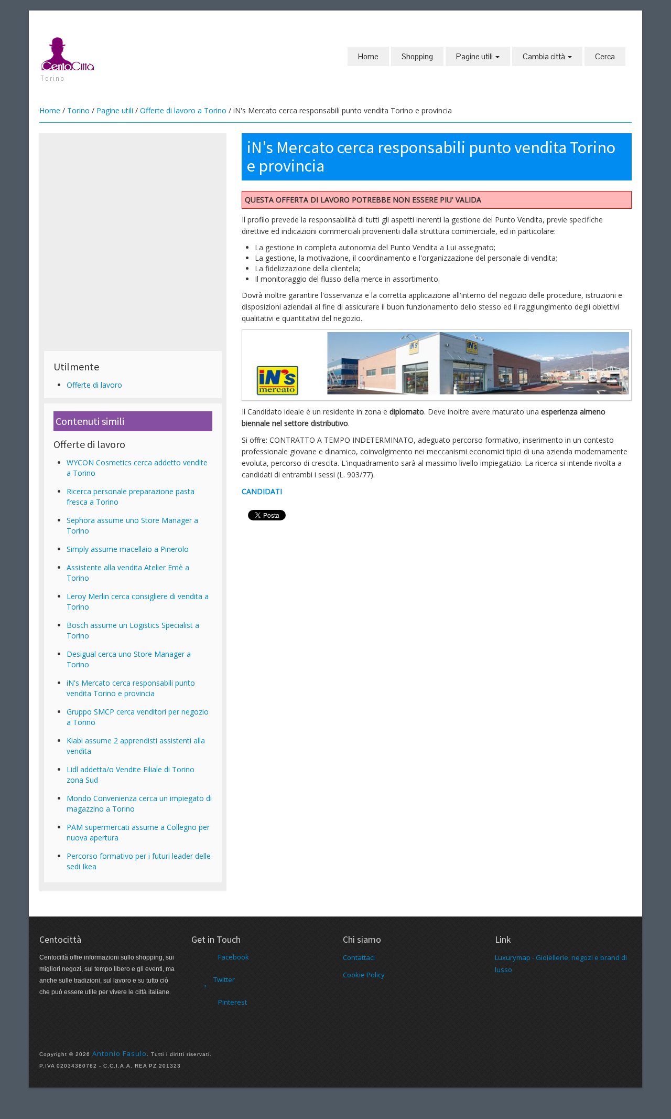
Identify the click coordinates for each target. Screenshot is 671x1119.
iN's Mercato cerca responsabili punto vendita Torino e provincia (131, 688)
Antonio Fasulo (119, 1053)
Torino (78, 110)
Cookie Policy (364, 974)
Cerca (605, 56)
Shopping (417, 56)
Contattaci (359, 957)
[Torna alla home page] (68, 53)
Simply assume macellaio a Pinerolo (128, 549)
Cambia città (545, 56)
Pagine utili (475, 56)
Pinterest (232, 1002)
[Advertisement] (133, 210)
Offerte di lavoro (94, 385)
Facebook (233, 957)
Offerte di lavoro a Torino (183, 110)
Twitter (224, 979)
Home (368, 56)
